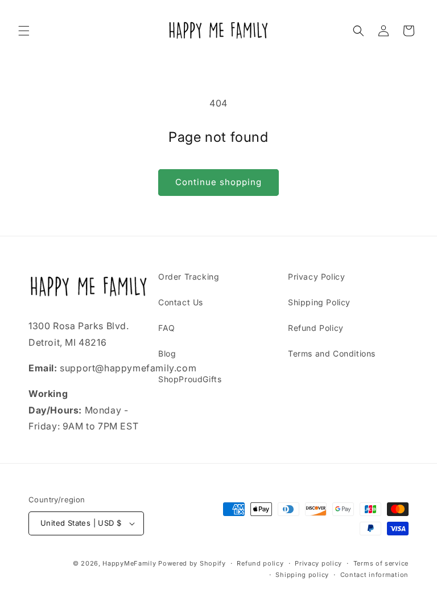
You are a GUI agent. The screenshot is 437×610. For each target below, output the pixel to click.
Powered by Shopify (192, 563)
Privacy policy (318, 563)
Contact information (374, 575)
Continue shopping (218, 182)
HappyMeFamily (129, 563)
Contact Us (180, 302)
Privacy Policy (316, 276)
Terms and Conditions (332, 353)
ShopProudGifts (189, 379)
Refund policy (260, 563)
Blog (167, 353)
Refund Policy (316, 328)
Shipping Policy (319, 302)
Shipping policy (302, 575)
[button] (23, 30)
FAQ (166, 328)
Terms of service (381, 563)
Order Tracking (188, 276)
